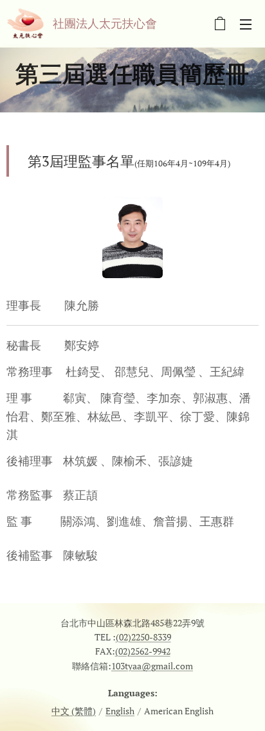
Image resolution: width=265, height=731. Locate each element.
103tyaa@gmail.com (152, 666)
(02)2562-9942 (142, 651)
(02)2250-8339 (143, 637)
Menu (246, 24)
